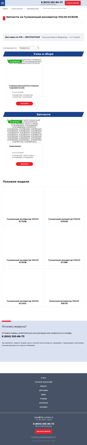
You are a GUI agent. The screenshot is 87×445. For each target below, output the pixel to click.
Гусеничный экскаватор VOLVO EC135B (64, 261)
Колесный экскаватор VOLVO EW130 (64, 302)
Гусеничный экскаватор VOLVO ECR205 (64, 220)
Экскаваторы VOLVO (33, 8)
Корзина (43, 407)
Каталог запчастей (17, 8)
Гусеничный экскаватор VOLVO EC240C (23, 302)
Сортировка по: (10, 48)
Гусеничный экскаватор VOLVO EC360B (23, 261)
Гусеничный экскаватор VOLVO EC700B (23, 220)
